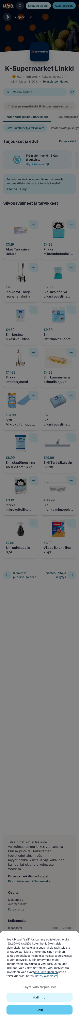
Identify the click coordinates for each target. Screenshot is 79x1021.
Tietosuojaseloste (45, 976)
